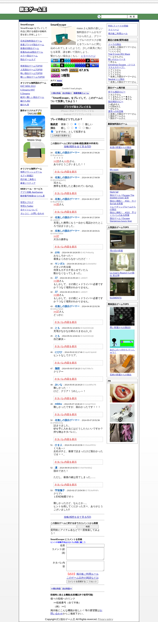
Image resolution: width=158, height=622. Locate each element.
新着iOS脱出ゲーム (29, 48)
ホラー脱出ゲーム (29, 55)
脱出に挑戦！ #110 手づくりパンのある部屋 (123, 213)
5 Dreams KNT (27, 90)
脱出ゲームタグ (27, 59)
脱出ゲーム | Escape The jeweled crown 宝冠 (122, 196)
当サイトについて (29, 209)
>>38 (56, 281)
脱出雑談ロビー (115, 101)
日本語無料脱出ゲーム (31, 41)
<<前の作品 (56, 93)
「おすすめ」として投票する (70, 131)
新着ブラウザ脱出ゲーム (32, 44)
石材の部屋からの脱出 (120, 374)
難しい (89, 124)
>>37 (56, 236)
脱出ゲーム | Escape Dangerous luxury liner (121, 219)
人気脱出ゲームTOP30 (31, 69)
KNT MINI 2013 (27, 86)
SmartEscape (27, 24)
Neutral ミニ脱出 (116, 79)
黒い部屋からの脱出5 (120, 327)
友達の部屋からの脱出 (120, 147)
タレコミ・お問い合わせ (32, 213)
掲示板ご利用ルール (118, 33)
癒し (62, 128)
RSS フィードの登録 (118, 26)
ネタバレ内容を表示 (65, 171)
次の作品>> (67, 93)
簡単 (62, 124)
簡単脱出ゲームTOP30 (31, 66)
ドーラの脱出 (114, 44)
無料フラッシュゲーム (31, 172)
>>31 (67, 161)
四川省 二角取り (28, 179)
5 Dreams (25, 93)
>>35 (56, 204)
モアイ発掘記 (26, 175)
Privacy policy (105, 619)
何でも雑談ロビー (116, 92)
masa (59, 80)
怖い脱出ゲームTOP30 (31, 73)
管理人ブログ (26, 202)
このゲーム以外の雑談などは (83, 577)
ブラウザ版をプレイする (77, 106)
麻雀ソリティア (27, 183)
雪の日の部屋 (116, 250)
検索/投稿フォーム (81, 93)
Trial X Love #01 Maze (119, 54)
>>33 (56, 161)
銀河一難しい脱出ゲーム (32, 97)
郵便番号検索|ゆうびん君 (32, 196)
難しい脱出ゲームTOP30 (32, 77)
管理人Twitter (26, 206)
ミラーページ (88, 56)
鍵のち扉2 (25, 101)
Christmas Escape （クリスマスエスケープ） (121, 66)
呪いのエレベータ (116, 59)
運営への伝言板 (115, 111)
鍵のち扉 (24, 104)
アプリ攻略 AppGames (31, 192)
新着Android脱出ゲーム (31, 52)
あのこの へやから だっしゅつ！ (122, 351)
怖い (88, 128)
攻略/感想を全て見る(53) (77, 146)
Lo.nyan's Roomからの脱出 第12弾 (122, 274)
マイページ (113, 29)
